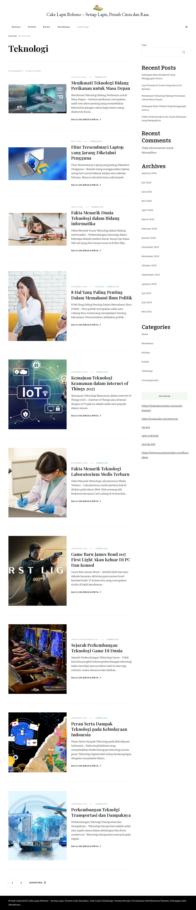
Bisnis (46, 27)
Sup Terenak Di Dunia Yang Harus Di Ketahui (162, 87)
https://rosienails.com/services (160, 419)
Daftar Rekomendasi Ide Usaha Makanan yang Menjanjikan (164, 118)
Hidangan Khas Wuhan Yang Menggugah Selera (164, 108)
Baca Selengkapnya (85, 119)
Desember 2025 (150, 247)
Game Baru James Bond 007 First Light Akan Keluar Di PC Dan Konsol (100, 559)
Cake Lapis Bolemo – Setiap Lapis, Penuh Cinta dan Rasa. (98, 14)
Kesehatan (64, 27)
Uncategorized (150, 380)
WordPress (14, 904)
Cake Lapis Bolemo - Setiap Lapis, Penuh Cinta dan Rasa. (58, 900)
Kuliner (16, 27)
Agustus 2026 (149, 173)
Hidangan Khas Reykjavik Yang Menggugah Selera (158, 76)
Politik (32, 27)
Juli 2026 (146, 182)
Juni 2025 (147, 302)
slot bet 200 (148, 444)
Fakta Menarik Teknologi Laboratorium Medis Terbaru (100, 471)
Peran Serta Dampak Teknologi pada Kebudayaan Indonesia (99, 729)
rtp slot (146, 427)
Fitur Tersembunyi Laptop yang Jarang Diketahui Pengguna (97, 152)
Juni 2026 (147, 191)
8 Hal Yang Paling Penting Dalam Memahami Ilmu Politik (101, 294)
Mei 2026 (147, 201)
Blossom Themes (160, 900)
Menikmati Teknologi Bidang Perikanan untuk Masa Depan (100, 85)
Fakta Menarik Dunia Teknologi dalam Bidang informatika (95, 218)
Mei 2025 (147, 311)
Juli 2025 (146, 293)
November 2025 (150, 256)
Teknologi (83, 27)
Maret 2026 (148, 219)
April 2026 (147, 210)
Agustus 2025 (149, 284)
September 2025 (151, 274)
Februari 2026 (149, 228)
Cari (144, 45)
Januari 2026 (149, 238)
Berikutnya (35, 882)
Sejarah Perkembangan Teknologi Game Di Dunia (97, 647)
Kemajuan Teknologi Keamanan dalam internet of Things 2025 (99, 383)
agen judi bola (150, 435)
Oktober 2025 (149, 265)
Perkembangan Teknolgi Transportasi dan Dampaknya (101, 812)
